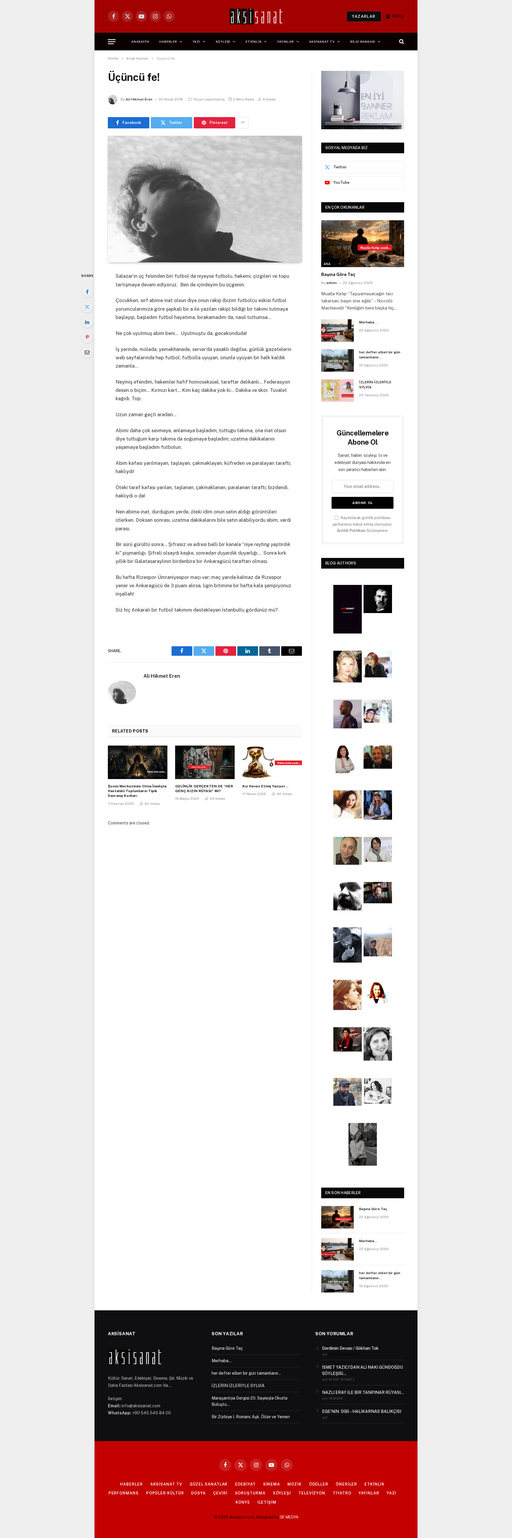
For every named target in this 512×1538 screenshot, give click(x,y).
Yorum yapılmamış (209, 99)
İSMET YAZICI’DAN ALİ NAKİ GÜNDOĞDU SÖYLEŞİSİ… (362, 1370)
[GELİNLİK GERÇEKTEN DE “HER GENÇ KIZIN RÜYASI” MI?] (205, 762)
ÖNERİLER (346, 1484)
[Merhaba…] (337, 330)
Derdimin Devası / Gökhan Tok (350, 1348)
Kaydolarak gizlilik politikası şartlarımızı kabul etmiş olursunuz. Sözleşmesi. (362, 524)
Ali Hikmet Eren (139, 99)
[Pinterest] (87, 337)
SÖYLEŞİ (223, 41)
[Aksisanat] (256, 16)
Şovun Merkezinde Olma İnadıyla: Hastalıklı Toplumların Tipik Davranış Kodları (137, 791)
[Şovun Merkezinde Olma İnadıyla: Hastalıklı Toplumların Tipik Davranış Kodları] (137, 762)
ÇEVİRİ (220, 1493)
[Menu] (112, 41)
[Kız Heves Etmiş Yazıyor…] (272, 762)
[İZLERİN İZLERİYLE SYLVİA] (337, 390)
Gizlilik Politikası (351, 530)
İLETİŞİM (266, 1502)
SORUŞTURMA (250, 1493)
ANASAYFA (140, 41)
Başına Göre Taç (338, 274)
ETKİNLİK (254, 41)
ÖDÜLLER (318, 1484)
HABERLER (168, 41)
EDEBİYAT (245, 1484)
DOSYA (198, 1493)
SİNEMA (271, 1484)
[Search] (401, 41)
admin (331, 283)
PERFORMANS (123, 1493)
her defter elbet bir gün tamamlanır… (379, 354)
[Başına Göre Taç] (362, 243)
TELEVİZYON (311, 1493)
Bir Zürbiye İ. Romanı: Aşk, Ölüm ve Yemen (251, 1416)
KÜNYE (243, 1502)
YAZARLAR (363, 16)
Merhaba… (368, 322)
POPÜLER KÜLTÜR (165, 1493)
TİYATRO (342, 1493)
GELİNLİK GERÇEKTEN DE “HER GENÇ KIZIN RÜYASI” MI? (204, 788)
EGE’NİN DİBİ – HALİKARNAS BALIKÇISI (361, 1411)
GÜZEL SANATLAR (209, 1484)
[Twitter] (87, 307)
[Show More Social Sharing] (243, 122)
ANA (327, 264)
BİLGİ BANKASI (362, 41)
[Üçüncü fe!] (205, 199)
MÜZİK (294, 1484)
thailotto (338, 1417)
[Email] (87, 352)
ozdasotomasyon (345, 1354)
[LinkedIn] (87, 322)
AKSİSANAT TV (322, 41)
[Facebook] (87, 292)
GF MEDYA (289, 1517)
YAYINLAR (285, 41)
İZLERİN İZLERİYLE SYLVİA (375, 384)
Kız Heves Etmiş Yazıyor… (265, 786)
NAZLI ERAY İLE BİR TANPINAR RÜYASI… (363, 1392)
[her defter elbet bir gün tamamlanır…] (337, 360)
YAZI (196, 41)
